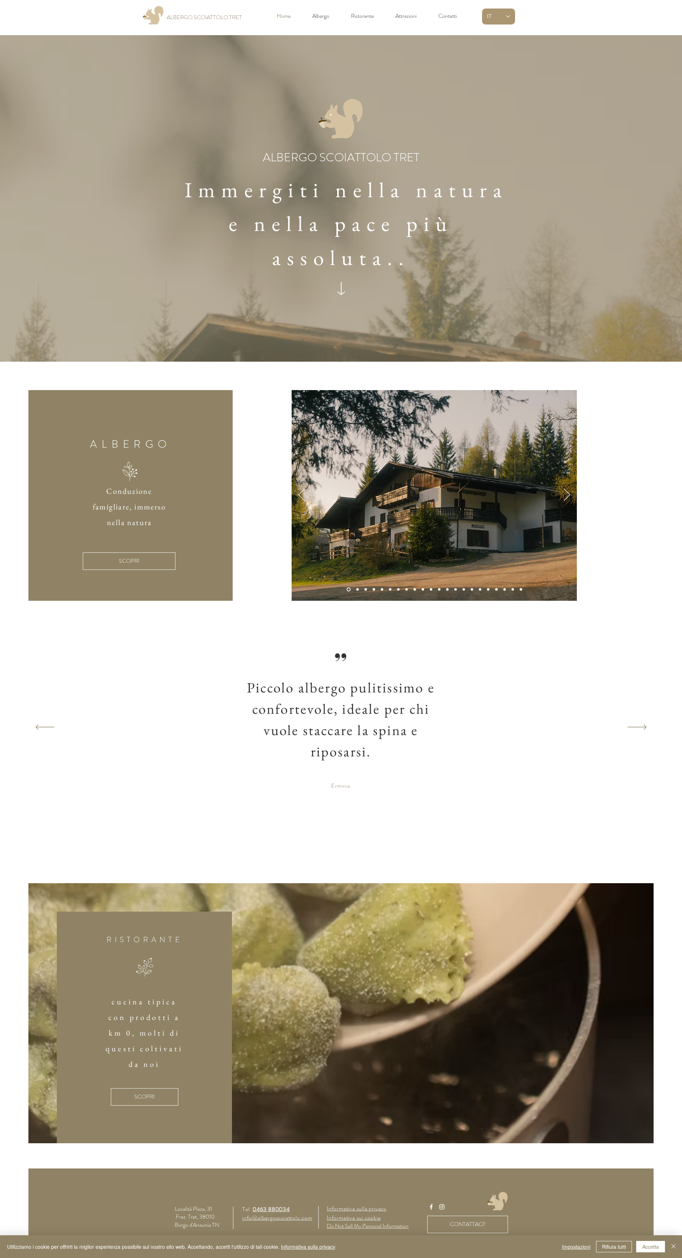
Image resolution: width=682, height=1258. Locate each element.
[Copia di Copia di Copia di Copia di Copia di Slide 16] (521, 589)
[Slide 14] (463, 589)
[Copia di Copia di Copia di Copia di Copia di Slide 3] (439, 589)
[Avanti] (567, 495)
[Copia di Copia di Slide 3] (406, 589)
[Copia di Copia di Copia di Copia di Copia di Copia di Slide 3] (447, 589)
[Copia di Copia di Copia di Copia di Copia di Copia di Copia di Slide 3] (382, 589)
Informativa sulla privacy (308, 1246)
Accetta (650, 1246)
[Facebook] (431, 1206)
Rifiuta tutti (614, 1246)
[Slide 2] (357, 590)
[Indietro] (301, 495)
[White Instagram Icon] (441, 1206)
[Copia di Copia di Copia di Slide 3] (390, 589)
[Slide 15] (472, 589)
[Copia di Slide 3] (398, 589)
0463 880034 (271, 1209)
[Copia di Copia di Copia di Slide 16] (504, 589)
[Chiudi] (673, 1246)
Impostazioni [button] (576, 1246)
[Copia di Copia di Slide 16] (488, 589)
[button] (341, 157)
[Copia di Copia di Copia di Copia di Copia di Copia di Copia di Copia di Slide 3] (374, 589)
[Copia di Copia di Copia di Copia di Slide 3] (431, 589)
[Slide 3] (365, 589)
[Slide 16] (455, 589)
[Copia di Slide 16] (480, 589)
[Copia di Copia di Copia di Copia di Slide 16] (513, 589)
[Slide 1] (348, 589)
